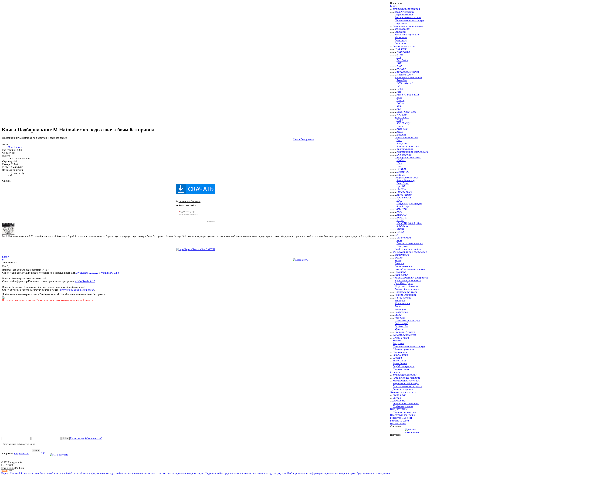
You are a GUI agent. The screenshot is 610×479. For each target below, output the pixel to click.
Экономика (400, 31)
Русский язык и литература (410, 269)
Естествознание (404, 266)
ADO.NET (401, 129)
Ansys (399, 212)
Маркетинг (401, 37)
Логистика (401, 43)
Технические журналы (405, 375)
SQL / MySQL (403, 123)
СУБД (399, 120)
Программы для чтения (402, 415)
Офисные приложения (407, 71)
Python (400, 103)
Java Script (402, 60)
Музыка (399, 329)
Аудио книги (399, 395)
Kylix (399, 97)
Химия (398, 260)
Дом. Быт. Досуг (404, 283)
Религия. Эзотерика (405, 294)
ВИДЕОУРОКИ (399, 409)
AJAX (399, 66)
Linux (399, 163)
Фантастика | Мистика (406, 403)
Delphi (399, 89)
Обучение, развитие (403, 349)
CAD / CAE (401, 209)
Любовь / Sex (401, 326)
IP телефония (403, 154)
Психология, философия (407, 320)
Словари (397, 357)
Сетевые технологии (406, 137)
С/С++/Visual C (404, 83)
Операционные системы (408, 157)
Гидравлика (401, 23)
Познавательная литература (409, 346)
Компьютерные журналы (406, 380)
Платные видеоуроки (404, 412)
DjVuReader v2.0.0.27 (86, 272)
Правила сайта (398, 423)
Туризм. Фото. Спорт (407, 289)
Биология (399, 263)
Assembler (401, 80)
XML (399, 106)
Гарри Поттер (21, 453)
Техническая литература (406, 8)
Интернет (402, 246)
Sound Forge (403, 206)
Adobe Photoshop (405, 180)
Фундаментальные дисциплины (410, 252)
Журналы (395, 372)
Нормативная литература (409, 20)
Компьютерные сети (407, 146)
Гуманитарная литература (408, 26)
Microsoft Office (404, 74)
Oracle (399, 126)
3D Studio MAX (404, 197)
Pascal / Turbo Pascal (407, 94)
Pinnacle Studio (404, 191)
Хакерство (402, 143)
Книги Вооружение (303, 139)
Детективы (399, 400)
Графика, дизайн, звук (406, 177)
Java (398, 109)
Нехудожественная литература (410, 277)
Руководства (400, 363)
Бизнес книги (399, 360)
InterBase (401, 134)
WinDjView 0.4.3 (110, 272)
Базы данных (402, 117)
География (400, 272)
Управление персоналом (407, 34)
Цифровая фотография (409, 203)
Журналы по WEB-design (406, 383)
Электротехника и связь (408, 17)
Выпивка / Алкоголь (405, 332)
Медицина (400, 300)
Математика (402, 254)
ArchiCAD (401, 217)
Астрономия (401, 274)
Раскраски (398, 343)
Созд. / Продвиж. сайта (408, 249)
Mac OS (400, 174)
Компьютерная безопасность (412, 151)
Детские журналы (403, 389)
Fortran (400, 100)
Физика (399, 257)
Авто (397, 306)
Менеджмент (402, 28)
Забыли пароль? (93, 438)
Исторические (402, 303)
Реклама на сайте (399, 420)
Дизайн (398, 314)
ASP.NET (401, 69)
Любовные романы (403, 406)
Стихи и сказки (401, 337)
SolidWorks (402, 226)
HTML (399, 54)
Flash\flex (401, 189)
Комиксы (397, 340)
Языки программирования (408, 77)
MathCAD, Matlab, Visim (409, 223)
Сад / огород (401, 323)
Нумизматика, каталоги (408, 280)
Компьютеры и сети (404, 46)
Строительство (404, 14)
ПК (396, 234)
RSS (43, 453)
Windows (401, 160)
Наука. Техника (403, 297)
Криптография (404, 149)
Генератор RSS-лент (401, 417)
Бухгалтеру (401, 40)
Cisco (399, 140)
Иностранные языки (406, 292)
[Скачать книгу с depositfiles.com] (195, 249)
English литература (403, 366)
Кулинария (400, 309)
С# (398, 86)
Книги (393, 6)
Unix (398, 166)
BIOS (399, 240)
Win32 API (401, 114)
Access (399, 131)
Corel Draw (402, 183)
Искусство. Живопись (406, 286)
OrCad (400, 232)
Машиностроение (404, 11)
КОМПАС (401, 229)
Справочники (400, 352)
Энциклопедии (400, 354)
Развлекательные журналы (407, 386)
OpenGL (400, 186)
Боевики (397, 397)
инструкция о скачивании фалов (76, 290)
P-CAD (400, 220)
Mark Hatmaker (16, 147)
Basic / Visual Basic (406, 111)
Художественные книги (403, 392)
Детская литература (404, 334)
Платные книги (401, 369)
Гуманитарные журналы (406, 377)
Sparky (5, 256)
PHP (399, 63)
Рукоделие (400, 317)
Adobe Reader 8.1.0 (85, 281)
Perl (398, 91)
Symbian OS (402, 171)
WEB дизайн (403, 51)
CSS (398, 57)
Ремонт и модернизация (409, 243)
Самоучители (403, 237)
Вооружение (401, 312)
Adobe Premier (404, 194)
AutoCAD (401, 214)
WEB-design (401, 49)
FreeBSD (401, 169)
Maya (399, 200)
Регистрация (77, 438)
